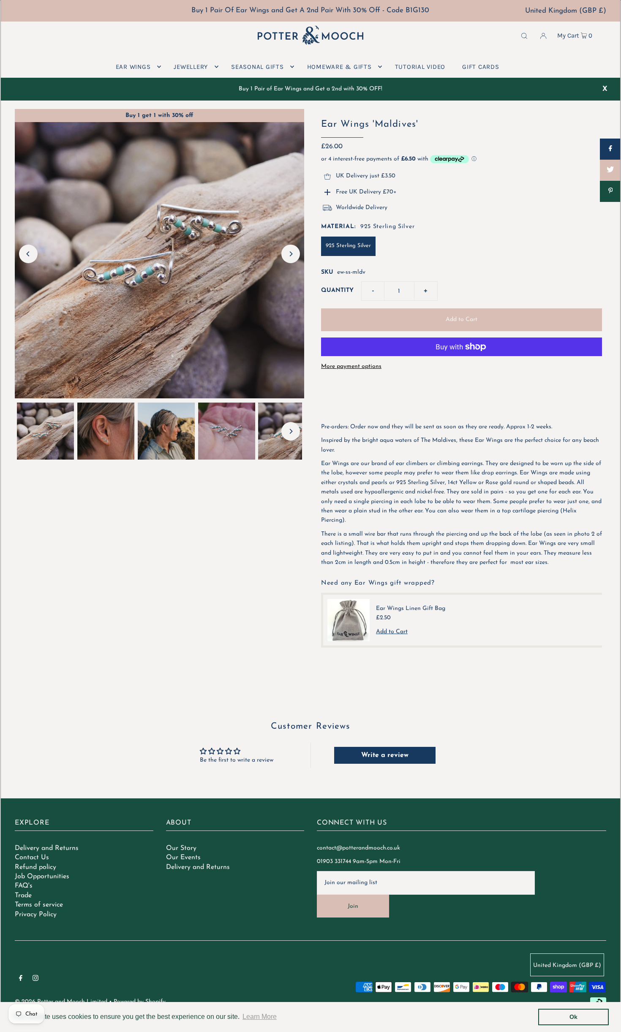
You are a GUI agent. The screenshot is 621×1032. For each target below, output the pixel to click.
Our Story (181, 848)
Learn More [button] (259, 1016)
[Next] (290, 254)
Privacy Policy (36, 914)
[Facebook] (20, 979)
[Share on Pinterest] (610, 191)
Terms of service (39, 904)
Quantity (337, 290)
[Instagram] (35, 979)
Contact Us (32, 857)
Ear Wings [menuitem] (133, 67)
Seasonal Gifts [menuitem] (257, 67)
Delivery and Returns (47, 848)
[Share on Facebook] (610, 149)
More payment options (351, 366)
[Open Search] (524, 35)
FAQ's (24, 885)
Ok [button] (573, 1016)
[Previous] (28, 254)
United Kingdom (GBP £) (565, 10)
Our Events (183, 857)
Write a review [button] (385, 755)
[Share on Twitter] (610, 170)
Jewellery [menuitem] (191, 67)
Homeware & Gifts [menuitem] (339, 67)
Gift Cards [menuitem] (480, 67)
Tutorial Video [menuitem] (420, 67)
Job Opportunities (42, 876)
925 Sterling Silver (348, 245)
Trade (23, 895)
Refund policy (35, 867)
